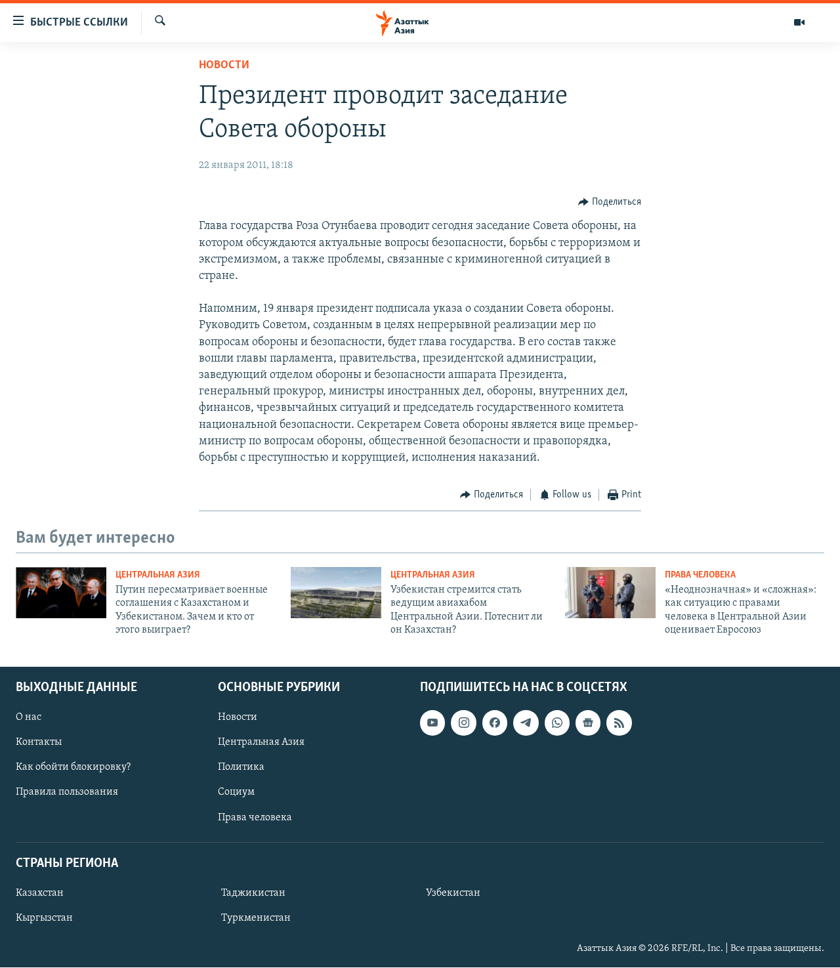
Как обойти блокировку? (73, 768)
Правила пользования (67, 793)
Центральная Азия (158, 575)
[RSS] (618, 723)
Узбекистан (453, 893)
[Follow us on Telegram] (525, 723)
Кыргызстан (44, 918)
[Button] (609, 202)
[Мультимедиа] (799, 22)
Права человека (700, 575)
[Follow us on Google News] (588, 723)
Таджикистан (253, 893)
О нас (28, 718)
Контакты (39, 743)
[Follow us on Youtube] (432, 723)
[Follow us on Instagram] (463, 723)
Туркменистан (256, 918)
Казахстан (40, 893)
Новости (224, 66)
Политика (241, 768)
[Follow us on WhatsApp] (557, 723)
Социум (236, 793)
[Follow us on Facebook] (494, 723)
